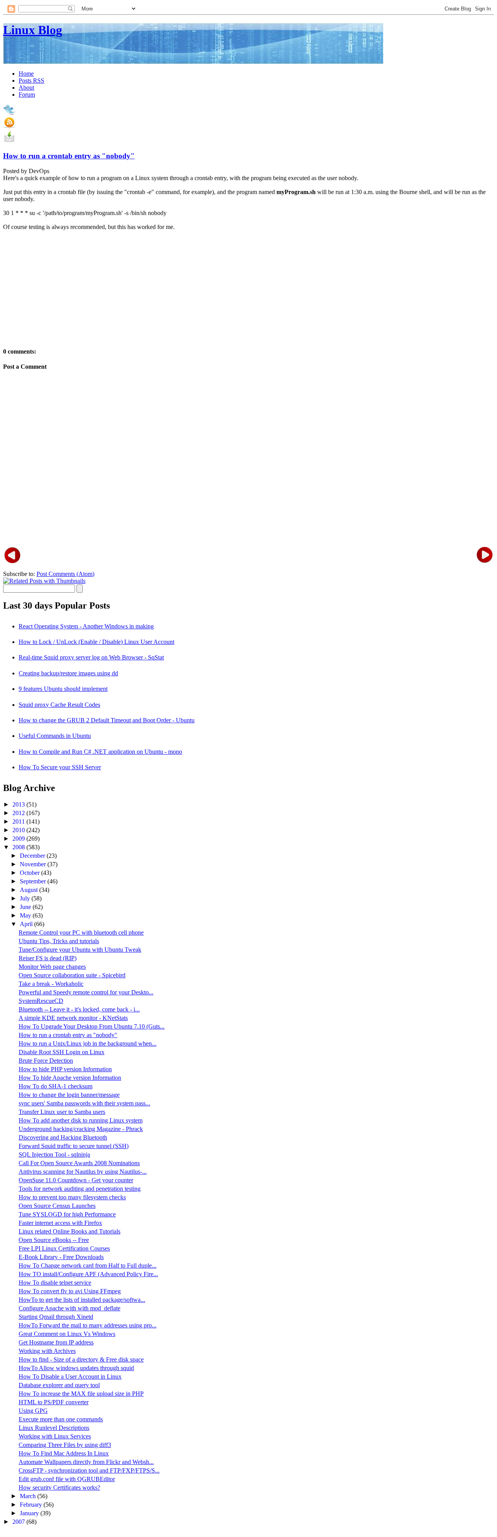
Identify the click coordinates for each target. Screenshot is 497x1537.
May (26, 915)
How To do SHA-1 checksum (55, 1086)
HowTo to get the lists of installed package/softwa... (82, 1299)
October (30, 872)
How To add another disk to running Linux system (80, 1120)
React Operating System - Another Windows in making (86, 626)
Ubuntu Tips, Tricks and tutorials (59, 941)
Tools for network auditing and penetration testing (80, 1188)
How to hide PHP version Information (65, 1069)
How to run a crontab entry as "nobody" (69, 156)
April (27, 924)
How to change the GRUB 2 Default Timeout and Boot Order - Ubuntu (107, 720)
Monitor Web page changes (52, 966)
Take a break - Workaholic (51, 983)
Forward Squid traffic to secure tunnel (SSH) (74, 1146)
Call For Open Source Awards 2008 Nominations (79, 1163)
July (25, 898)
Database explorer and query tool (59, 1385)
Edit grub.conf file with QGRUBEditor (67, 1479)
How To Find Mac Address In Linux (64, 1453)
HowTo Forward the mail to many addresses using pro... (87, 1325)
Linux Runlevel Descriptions (54, 1427)
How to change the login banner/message (69, 1094)
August (29, 889)
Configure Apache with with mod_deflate (69, 1308)
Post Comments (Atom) (65, 574)
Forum (27, 94)
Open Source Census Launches (57, 1205)
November (33, 864)
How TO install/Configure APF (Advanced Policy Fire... (88, 1274)
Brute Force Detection (46, 1060)
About (26, 87)
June (26, 907)
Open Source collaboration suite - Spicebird (72, 975)
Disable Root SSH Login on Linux (61, 1052)
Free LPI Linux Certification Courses (64, 1248)
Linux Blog (32, 30)
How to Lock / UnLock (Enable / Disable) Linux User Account (96, 641)
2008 (19, 847)
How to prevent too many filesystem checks (72, 1197)
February (31, 1504)
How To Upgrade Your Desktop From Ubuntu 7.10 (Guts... (92, 1026)
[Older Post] (484, 554)
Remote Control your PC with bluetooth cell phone (81, 932)
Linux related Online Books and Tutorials (69, 1231)
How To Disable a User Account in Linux (70, 1376)
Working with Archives (47, 1351)
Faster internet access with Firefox (60, 1223)
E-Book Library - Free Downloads (61, 1257)
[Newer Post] (12, 554)
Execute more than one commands (61, 1419)
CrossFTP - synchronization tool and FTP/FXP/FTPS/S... (89, 1470)
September (33, 881)
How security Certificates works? (59, 1487)
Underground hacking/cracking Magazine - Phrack (81, 1129)
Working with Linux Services (55, 1436)
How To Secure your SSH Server (60, 767)
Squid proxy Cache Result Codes (59, 704)
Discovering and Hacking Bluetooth (63, 1137)
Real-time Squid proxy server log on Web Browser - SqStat (91, 657)
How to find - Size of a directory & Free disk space (81, 1359)
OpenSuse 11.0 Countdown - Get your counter (76, 1180)
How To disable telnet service (55, 1282)
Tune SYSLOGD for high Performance (67, 1214)
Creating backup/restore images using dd (68, 673)
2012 (19, 813)
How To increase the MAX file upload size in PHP (81, 1393)
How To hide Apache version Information (70, 1077)
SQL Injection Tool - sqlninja (54, 1154)
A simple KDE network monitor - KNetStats (73, 1018)
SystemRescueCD (41, 1000)
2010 (19, 830)
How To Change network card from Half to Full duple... (87, 1265)
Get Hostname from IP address (56, 1342)
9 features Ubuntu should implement (63, 688)
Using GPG (33, 1410)
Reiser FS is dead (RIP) (47, 958)
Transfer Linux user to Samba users (62, 1112)
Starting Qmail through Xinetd (56, 1316)
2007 (19, 1521)
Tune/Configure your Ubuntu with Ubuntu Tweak (80, 949)
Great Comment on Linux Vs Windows (67, 1334)
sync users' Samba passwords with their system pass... (84, 1103)
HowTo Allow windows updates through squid (76, 1368)
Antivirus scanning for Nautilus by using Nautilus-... (83, 1171)
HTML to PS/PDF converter (54, 1402)
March (28, 1496)
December (33, 855)
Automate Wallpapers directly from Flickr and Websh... (86, 1462)
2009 (19, 838)
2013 (19, 804)
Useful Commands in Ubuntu (55, 735)
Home (26, 73)
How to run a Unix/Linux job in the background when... (87, 1043)
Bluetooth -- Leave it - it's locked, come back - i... (79, 1009)
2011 (19, 821)
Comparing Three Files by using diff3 (65, 1445)
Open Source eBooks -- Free (54, 1240)
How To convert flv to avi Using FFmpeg (70, 1291)
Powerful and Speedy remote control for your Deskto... (86, 992)
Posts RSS (31, 80)
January (30, 1513)
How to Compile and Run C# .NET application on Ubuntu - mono (100, 751)
